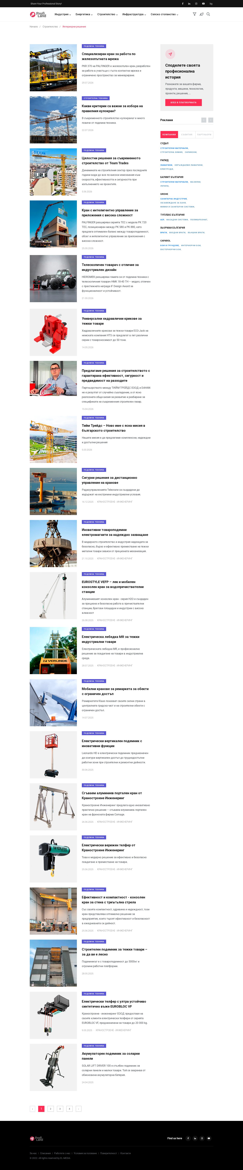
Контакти (126, 1153)
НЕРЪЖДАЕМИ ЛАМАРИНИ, (189, 165)
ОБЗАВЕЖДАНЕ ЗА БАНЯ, (173, 203)
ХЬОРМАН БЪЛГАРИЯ (172, 228)
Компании (169, 134)
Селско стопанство (163, 14)
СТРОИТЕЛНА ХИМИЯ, (171, 152)
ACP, (162, 220)
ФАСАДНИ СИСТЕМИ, (177, 220)
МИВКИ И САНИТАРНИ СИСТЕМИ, (177, 207)
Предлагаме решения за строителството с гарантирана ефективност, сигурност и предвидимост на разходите (116, 376)
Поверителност (108, 1153)
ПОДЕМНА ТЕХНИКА (94, 46)
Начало (34, 26)
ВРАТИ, (164, 233)
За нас (33, 1153)
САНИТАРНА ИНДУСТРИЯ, (173, 199)
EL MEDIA (65, 1158)
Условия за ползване (85, 1153)
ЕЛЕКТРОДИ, (167, 169)
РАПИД (164, 160)
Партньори (204, 134)
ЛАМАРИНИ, (166, 165)
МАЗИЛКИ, (195, 182)
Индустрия (61, 14)
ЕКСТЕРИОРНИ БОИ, (171, 249)
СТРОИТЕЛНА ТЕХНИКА (96, 98)
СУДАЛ (164, 143)
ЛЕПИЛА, (164, 186)
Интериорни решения (74, 26)
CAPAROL (165, 240)
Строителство (106, 14)
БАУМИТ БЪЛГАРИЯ (171, 177)
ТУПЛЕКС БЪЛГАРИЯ (172, 215)
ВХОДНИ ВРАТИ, (177, 233)
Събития (186, 134)
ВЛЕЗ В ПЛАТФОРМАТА (184, 102)
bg (211, 3)
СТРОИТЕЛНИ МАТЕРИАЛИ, (174, 148)
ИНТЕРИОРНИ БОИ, (191, 245)
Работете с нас (62, 1153)
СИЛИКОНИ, (191, 152)
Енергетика (83, 14)
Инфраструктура (132, 14)
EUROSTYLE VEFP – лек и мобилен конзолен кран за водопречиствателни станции (113, 587)
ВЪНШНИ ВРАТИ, (196, 233)
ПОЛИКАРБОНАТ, (199, 220)
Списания (45, 1153)
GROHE (164, 194)
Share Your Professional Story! (46, 3)
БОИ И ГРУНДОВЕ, (170, 245)
